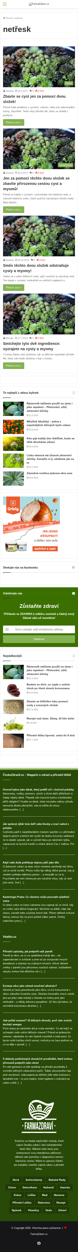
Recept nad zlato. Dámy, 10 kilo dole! (50, 718)
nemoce (59, 1195)
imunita (65, 1187)
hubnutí (48, 1187)
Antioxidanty (34, 1179)
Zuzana (10, 91)
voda (48, 1210)
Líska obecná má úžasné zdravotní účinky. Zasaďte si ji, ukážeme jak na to (50, 459)
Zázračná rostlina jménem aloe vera (49, 473)
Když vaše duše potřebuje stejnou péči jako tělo (31, 862)
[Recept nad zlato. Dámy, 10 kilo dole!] (13, 724)
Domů (8, 18)
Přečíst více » (13, 122)
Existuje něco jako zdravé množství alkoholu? (30, 985)
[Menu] (5, 5)
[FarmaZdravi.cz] (39, 4)
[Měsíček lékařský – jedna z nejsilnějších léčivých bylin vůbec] (13, 427)
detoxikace (30, 1187)
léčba (32, 1195)
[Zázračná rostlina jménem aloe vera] (13, 478)
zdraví (62, 1210)
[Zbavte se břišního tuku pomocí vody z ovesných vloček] (13, 707)
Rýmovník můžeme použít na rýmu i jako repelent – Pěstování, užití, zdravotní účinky (50, 407)
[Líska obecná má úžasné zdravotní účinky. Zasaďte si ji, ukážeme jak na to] (13, 461)
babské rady (57, 1179)
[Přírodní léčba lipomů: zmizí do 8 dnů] (13, 741)
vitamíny (33, 1210)
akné (15, 1179)
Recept (61, 1202)
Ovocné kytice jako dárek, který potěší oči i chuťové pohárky (38, 789)
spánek (16, 1210)
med (45, 1195)
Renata (9, 338)
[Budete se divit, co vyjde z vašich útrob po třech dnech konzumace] (13, 690)
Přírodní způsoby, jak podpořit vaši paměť (28, 951)
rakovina (44, 1202)
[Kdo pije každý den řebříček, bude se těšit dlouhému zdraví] (13, 444)
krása (17, 1195)
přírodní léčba (21, 1202)
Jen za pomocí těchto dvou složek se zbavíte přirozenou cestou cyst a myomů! (36, 183)
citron (12, 1187)
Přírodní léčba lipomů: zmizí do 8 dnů (51, 735)
